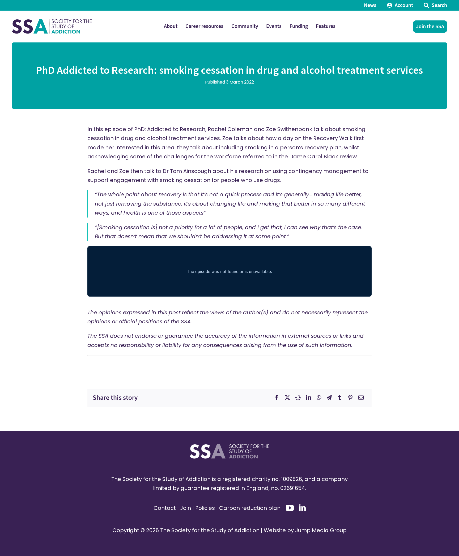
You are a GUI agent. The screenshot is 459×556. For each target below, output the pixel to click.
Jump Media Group (321, 530)
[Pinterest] (350, 397)
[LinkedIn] (308, 397)
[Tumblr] (339, 397)
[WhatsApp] (319, 397)
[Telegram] (329, 397)
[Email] (361, 397)
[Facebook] (276, 397)
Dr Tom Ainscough (187, 171)
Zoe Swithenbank (289, 129)
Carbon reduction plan (249, 508)
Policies (205, 508)
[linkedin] (302, 507)
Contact (165, 508)
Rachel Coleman (230, 129)
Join (185, 508)
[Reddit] (298, 397)
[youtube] (290, 508)
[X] (287, 397)
